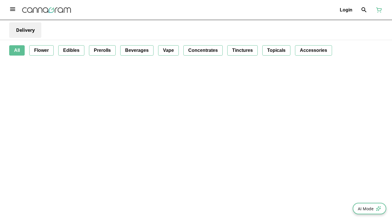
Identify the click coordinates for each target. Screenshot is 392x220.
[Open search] (364, 10)
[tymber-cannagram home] (46, 10)
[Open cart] (378, 10)
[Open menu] (12, 9)
